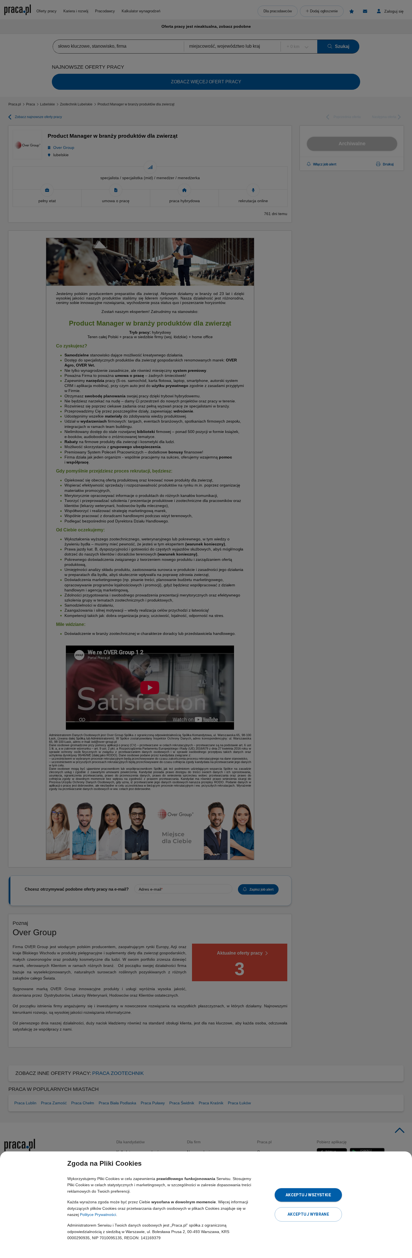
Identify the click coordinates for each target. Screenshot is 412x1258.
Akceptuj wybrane (308, 1214)
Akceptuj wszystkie (308, 1195)
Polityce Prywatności (98, 1214)
